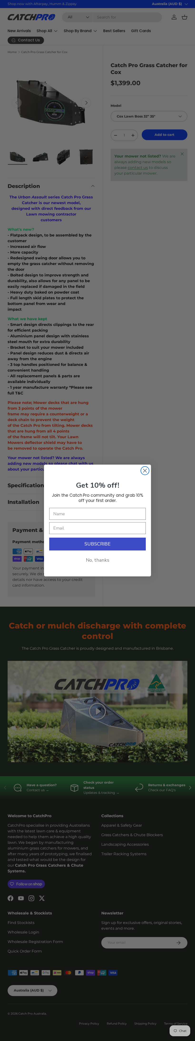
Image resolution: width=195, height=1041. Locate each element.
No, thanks (97, 560)
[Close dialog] (145, 470)
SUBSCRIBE (97, 544)
